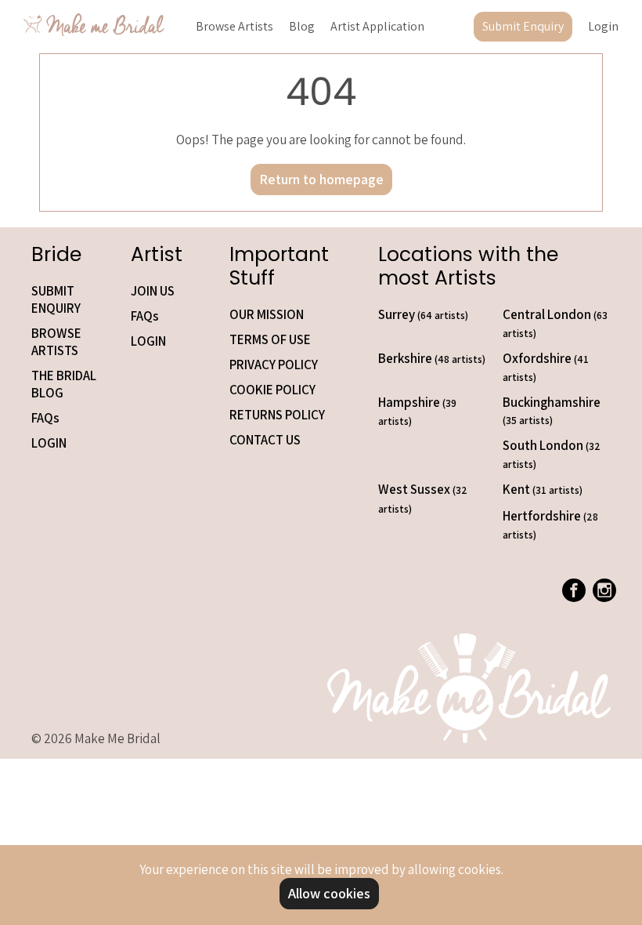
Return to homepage (321, 179)
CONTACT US (265, 439)
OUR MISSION (266, 314)
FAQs (45, 417)
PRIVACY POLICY (273, 364)
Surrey (423, 314)
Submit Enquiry (523, 26)
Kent (542, 489)
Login (603, 26)
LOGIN (49, 443)
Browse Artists (234, 26)
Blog (302, 26)
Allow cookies (329, 893)
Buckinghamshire (552, 410)
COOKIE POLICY (272, 389)
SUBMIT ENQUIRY (56, 299)
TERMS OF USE (270, 339)
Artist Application (377, 26)
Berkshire (431, 358)
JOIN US (153, 290)
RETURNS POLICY (277, 414)
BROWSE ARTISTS (56, 342)
